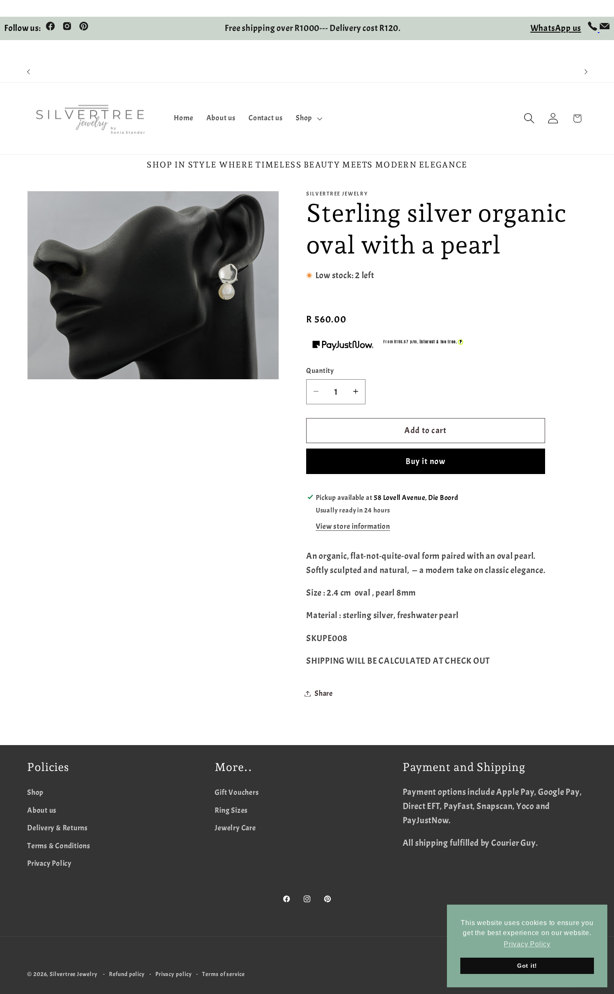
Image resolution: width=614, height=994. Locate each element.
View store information (353, 526)
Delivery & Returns (57, 828)
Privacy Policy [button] (527, 944)
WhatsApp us (555, 28)
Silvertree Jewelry (73, 974)
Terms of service (223, 974)
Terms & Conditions (58, 846)
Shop (35, 792)
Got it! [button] (527, 965)
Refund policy (127, 974)
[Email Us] (604, 28)
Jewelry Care (235, 828)
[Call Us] (593, 28)
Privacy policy (173, 974)
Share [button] (324, 693)
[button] (308, 118)
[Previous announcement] (28, 72)
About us (41, 810)
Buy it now (426, 461)
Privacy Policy (49, 863)
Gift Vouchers (237, 792)
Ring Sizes (231, 810)
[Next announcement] (586, 72)
